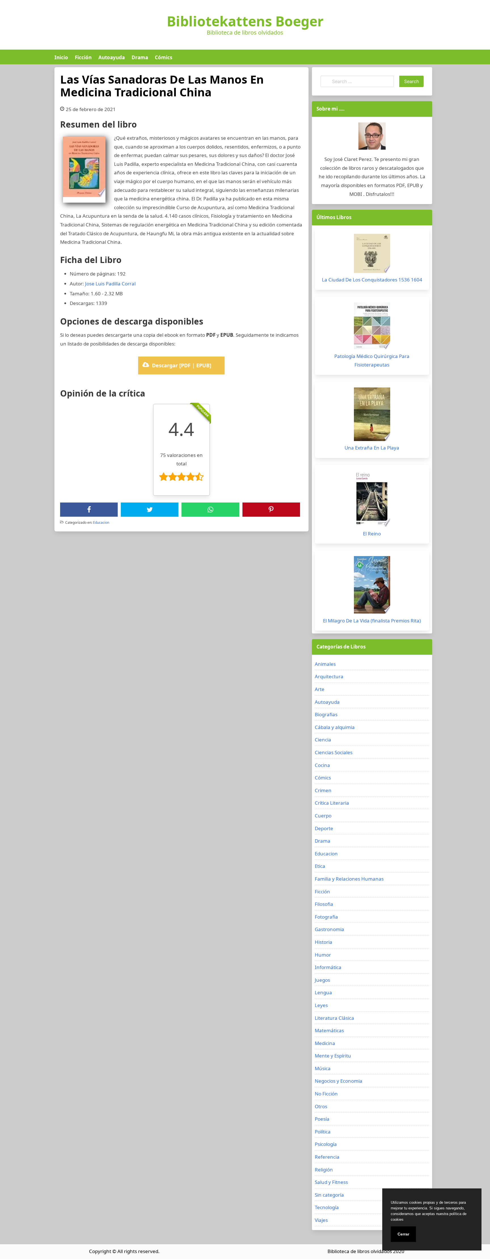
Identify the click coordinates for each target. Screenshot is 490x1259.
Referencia (327, 1157)
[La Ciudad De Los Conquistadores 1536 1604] (372, 255)
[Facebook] (89, 509)
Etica (320, 866)
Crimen (323, 790)
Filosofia (324, 904)
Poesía (322, 1119)
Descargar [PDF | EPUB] (181, 365)
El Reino (372, 533)
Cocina (322, 765)
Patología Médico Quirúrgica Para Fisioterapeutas (371, 360)
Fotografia (326, 916)
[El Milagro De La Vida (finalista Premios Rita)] (372, 586)
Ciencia (323, 739)
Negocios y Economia (338, 1081)
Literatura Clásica (334, 1018)
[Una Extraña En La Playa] (372, 415)
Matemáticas (329, 1030)
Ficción (83, 57)
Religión (324, 1169)
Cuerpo (323, 815)
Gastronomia (329, 929)
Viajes (321, 1220)
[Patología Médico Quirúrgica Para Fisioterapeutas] (372, 327)
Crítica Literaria (332, 803)
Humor (323, 954)
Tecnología (327, 1207)
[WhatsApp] (210, 509)
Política (323, 1131)
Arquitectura (329, 676)
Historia (323, 942)
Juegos (322, 980)
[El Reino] (372, 499)
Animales (325, 664)
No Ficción (326, 1093)
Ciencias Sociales (333, 752)
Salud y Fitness (331, 1182)
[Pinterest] (271, 509)
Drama (140, 57)
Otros (321, 1106)
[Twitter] (149, 509)
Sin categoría (329, 1195)
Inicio (61, 57)
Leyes (321, 1005)
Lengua (323, 992)
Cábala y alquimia (335, 727)
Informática (328, 967)
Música (323, 1068)
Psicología (326, 1144)
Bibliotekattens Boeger (245, 21)
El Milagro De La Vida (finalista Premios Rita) (372, 620)
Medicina (325, 1043)
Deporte (324, 828)
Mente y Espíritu (333, 1055)
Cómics (163, 57)
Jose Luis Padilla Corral (110, 283)
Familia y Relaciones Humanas (349, 879)
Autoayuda (111, 57)
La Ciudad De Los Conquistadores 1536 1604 (372, 279)
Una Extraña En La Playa (372, 447)
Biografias (326, 714)
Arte (319, 689)
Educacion (101, 522)
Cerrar (403, 1234)
